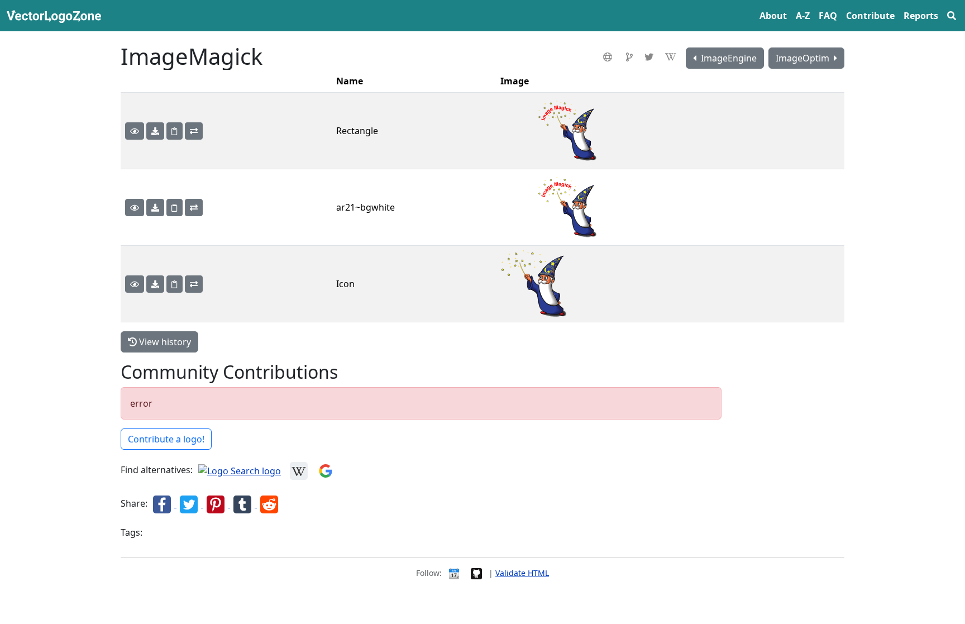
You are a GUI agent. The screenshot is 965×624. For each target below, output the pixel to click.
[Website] (609, 57)
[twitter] (650, 57)
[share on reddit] (269, 504)
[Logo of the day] (454, 573)
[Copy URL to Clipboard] (174, 131)
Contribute (870, 15)
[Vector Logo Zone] (56, 15)
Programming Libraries (224, 533)
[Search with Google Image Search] (325, 470)
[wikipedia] (672, 57)
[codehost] (631, 57)
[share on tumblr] (243, 504)
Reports (921, 15)
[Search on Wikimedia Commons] (298, 470)
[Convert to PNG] (194, 131)
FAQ (828, 15)
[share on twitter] (189, 504)
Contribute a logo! (166, 439)
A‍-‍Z (803, 15)
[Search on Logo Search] (239, 470)
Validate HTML (522, 573)
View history (164, 342)
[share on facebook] (163, 504)
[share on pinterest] (216, 504)
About (773, 15)
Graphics (161, 533)
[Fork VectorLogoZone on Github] (476, 573)
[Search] (952, 15)
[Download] (155, 131)
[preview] (134, 131)
